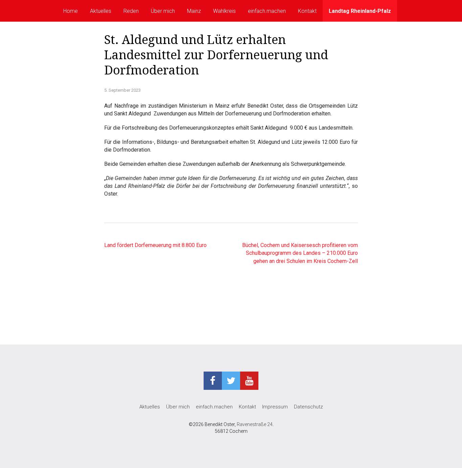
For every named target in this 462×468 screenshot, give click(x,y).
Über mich (163, 11)
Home (70, 11)
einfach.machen (267, 11)
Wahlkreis (224, 11)
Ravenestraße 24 (255, 424)
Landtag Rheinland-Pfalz (360, 11)
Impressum (275, 407)
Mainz (194, 11)
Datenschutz (308, 407)
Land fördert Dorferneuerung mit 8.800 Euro (155, 245)
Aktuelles (100, 11)
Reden (131, 11)
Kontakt (307, 11)
